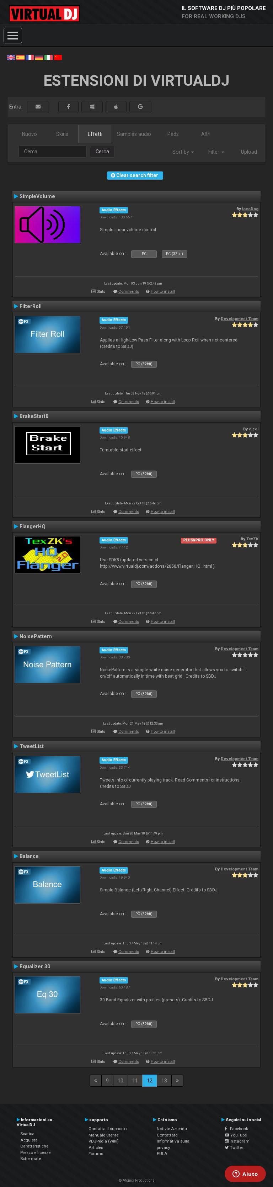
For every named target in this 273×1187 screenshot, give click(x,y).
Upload (249, 152)
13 (164, 1080)
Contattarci (167, 1135)
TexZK (252, 538)
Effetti (95, 134)
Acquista (29, 1140)
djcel (253, 428)
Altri (205, 134)
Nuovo (29, 134)
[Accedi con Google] (140, 107)
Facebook (237, 1128)
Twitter (236, 1147)
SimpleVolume (37, 196)
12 (149, 1080)
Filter (214, 152)
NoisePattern (36, 636)
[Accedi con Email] (38, 107)
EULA (162, 1153)
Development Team (239, 318)
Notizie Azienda (172, 1128)
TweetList (32, 746)
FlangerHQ (33, 526)
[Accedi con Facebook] (68, 107)
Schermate (30, 1158)
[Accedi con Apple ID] (116, 107)
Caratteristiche (34, 1146)
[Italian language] (48, 57)
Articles (96, 1147)
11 (135, 1080)
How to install (163, 291)
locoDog (250, 208)
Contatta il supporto (108, 1128)
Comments (128, 291)
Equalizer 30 (35, 966)
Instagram (239, 1141)
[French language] (30, 57)
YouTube (238, 1135)
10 (120, 1080)
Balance (29, 856)
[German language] (39, 57)
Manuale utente (103, 1135)
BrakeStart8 (34, 416)
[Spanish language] (20, 57)
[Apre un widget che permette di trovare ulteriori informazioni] (245, 1174)
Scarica (27, 1133)
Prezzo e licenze (35, 1152)
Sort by (181, 152)
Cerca (102, 151)
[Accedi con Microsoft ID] (92, 107)
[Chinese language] (58, 57)
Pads (173, 134)
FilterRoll (31, 306)
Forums (96, 1153)
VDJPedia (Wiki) (104, 1141)
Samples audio (134, 134)
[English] (11, 57)
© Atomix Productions (137, 1180)
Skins (62, 134)
